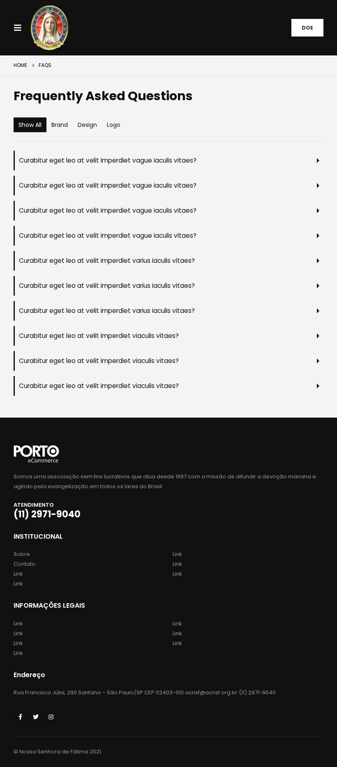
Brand (59, 125)
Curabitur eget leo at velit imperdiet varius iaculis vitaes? (107, 260)
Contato (24, 564)
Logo (113, 125)
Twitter (36, 717)
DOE (307, 27)
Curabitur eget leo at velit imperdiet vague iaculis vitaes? (107, 160)
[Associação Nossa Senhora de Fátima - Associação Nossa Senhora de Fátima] (49, 28)
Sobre (22, 554)
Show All (30, 125)
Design (87, 125)
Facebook (20, 717)
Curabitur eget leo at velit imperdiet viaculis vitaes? (99, 335)
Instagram (51, 717)
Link (18, 574)
